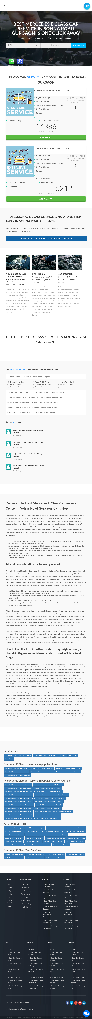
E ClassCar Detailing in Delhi (14, 987)
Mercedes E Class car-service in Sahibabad (17, 775)
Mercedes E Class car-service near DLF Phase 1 (47, 791)
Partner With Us (10, 901)
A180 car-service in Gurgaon (75, 854)
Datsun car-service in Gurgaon (14, 838)
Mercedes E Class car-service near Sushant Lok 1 (19, 805)
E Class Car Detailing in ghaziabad (50, 927)
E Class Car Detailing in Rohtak (78, 987)
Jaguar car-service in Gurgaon (74, 841)
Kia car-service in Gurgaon (60, 845)
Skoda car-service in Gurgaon (34, 838)
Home (9, 884)
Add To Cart (46, 137)
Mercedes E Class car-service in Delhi (16, 768)
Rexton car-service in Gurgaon (41, 845)
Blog (9, 897)
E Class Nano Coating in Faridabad (71, 921)
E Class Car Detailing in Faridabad (71, 927)
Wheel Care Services (40, 755)
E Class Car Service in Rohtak (78, 948)
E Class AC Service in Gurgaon (35, 970)
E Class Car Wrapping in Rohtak (77, 976)
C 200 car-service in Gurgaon (35, 854)
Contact (10, 894)
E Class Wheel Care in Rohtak (77, 965)
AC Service (51, 755)
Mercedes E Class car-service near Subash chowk (48, 785)
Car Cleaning (27, 755)
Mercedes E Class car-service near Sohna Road (18, 795)
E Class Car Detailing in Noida (56, 987)
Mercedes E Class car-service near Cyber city (18, 785)
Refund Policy (81, 1017)
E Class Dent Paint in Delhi (14, 953)
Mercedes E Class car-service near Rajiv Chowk (47, 788)
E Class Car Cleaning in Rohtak (78, 959)
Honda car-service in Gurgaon (56, 828)
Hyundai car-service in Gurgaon (35, 828)
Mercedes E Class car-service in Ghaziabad (67, 772)
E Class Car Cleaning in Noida (56, 959)
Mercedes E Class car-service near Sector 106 (18, 818)
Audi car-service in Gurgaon (76, 838)
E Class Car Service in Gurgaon (35, 948)
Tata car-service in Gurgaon (35, 831)
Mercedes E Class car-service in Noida (42, 772)
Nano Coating (73, 755)
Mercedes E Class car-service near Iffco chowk (18, 815)
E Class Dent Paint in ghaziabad (50, 891)
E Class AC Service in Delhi (14, 970)
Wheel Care (25, 894)
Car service (8, 755)
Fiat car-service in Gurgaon (33, 841)
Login (9, 906)
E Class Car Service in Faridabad (71, 885)
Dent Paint (17, 755)
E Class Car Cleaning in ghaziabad (50, 896)
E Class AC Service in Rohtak (78, 970)
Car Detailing (9, 759)
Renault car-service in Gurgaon (14, 835)
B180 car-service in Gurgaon (34, 858)
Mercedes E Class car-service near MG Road (18, 808)
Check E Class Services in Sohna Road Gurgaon (46, 238)
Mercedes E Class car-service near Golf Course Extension (51, 795)
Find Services (78, 45)
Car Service (25, 884)
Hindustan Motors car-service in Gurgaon (17, 845)
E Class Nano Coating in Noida (56, 981)
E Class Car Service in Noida (56, 948)
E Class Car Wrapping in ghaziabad (47, 914)
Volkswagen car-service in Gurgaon (36, 835)
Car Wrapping (62, 755)
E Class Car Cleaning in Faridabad (71, 896)
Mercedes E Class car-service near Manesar (47, 815)
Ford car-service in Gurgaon (54, 831)
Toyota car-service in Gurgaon (76, 828)
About (9, 887)
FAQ (9, 891)
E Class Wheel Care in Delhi (14, 965)
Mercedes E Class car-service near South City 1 (51, 798)
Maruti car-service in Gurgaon (14, 828)
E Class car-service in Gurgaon (55, 854)
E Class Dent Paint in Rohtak (78, 953)
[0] (86, 5)
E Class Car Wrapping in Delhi (13, 976)
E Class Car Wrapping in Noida (56, 976)
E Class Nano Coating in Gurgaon (35, 981)
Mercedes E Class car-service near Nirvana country (20, 798)
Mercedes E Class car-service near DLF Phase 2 (48, 801)
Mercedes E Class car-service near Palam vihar (47, 808)
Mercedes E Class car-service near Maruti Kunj (18, 811)
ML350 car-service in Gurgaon (55, 858)
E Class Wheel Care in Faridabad (70, 902)
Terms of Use (57, 1017)
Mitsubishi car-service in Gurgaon (56, 838)
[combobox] (23, 45)
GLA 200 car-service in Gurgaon (14, 854)
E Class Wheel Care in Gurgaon (35, 965)
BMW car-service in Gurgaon (13, 841)
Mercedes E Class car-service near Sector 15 (18, 788)
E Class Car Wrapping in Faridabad (68, 914)
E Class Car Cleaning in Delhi (14, 959)
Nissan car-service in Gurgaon (58, 835)
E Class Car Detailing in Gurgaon (35, 987)
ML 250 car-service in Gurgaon (14, 858)
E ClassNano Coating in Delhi (14, 981)
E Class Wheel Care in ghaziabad (49, 902)
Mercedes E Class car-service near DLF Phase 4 (18, 801)
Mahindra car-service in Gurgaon (15, 831)
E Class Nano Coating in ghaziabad (50, 921)
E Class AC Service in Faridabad (71, 908)
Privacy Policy (69, 1017)
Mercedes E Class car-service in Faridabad (68, 768)
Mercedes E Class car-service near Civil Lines (47, 818)
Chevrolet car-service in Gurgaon (75, 831)
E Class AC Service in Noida (56, 970)
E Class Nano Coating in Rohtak (78, 981)
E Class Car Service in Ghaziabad (50, 885)
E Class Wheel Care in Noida (56, 965)
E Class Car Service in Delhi (14, 948)
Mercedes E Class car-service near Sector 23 (49, 805)
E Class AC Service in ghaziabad (50, 908)
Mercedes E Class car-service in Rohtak (16, 772)
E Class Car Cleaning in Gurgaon (35, 959)
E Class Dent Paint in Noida (56, 953)
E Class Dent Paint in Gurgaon (35, 953)
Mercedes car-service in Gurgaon (53, 841)
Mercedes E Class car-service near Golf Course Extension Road (53, 811)
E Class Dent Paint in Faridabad (71, 891)
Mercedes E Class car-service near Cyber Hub (18, 791)
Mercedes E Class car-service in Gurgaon (41, 768)
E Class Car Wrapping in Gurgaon (36, 976)
